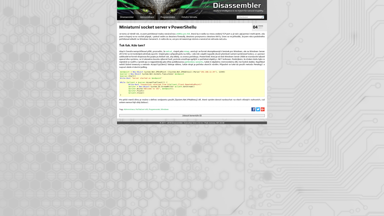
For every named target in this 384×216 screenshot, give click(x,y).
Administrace (147, 17)
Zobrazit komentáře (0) (192, 115)
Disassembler (237, 5)
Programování (167, 17)
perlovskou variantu (194, 62)
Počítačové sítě (142, 109)
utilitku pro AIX (183, 34)
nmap (186, 51)
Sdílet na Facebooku (253, 109)
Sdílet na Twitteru (258, 109)
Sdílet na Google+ (263, 109)
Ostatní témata (189, 17)
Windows (165, 109)
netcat (169, 51)
